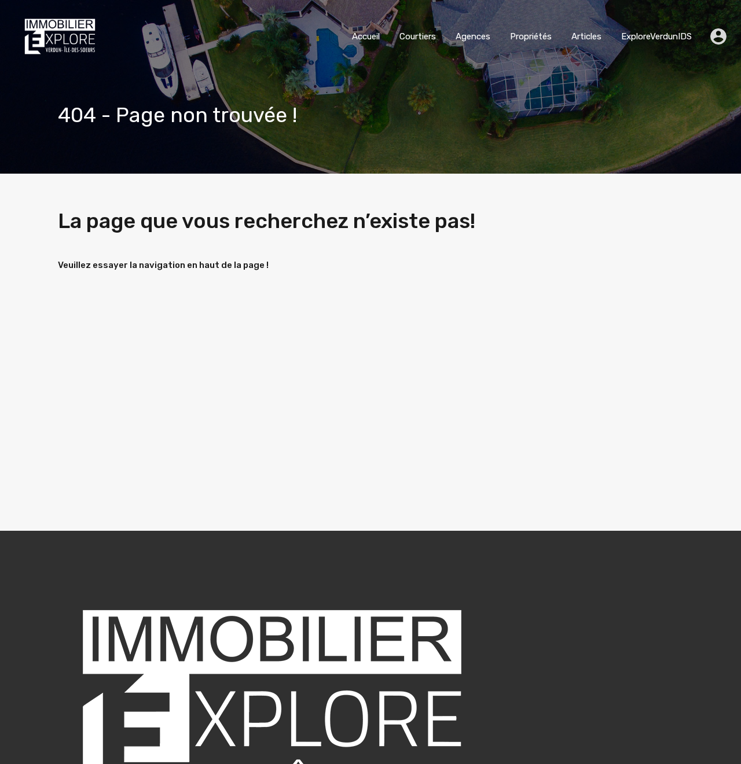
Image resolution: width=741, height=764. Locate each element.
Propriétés (531, 36)
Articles (586, 36)
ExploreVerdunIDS (656, 36)
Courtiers (417, 36)
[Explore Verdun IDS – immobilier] (60, 56)
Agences (473, 36)
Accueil (366, 36)
